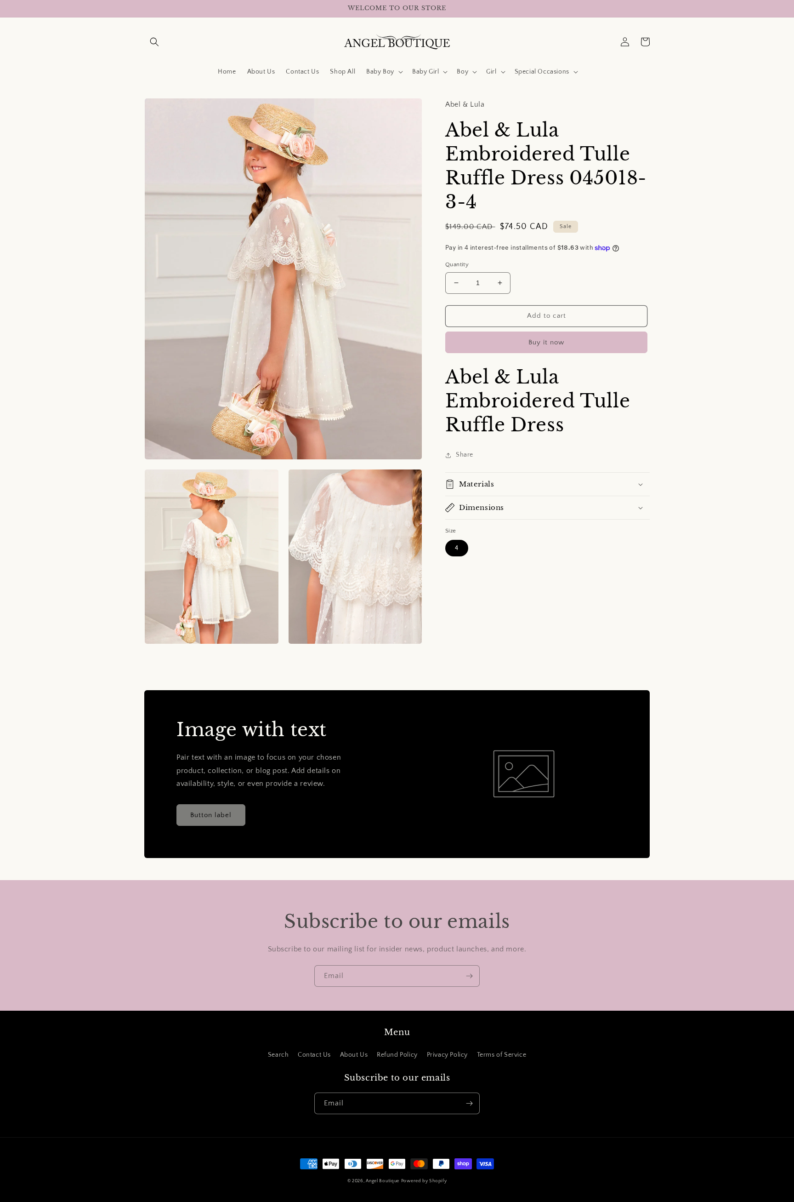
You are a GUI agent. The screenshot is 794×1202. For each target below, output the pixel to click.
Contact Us (314, 1055)
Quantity (457, 264)
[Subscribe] (469, 976)
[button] (154, 42)
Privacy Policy (447, 1055)
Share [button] (464, 454)
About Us (354, 1055)
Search (278, 1055)
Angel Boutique (382, 1181)
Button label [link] (211, 815)
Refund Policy (397, 1055)
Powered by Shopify (424, 1181)
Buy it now (546, 342)
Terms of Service (502, 1055)
